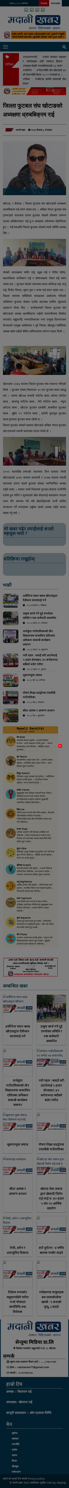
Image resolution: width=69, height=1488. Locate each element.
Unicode (55, 3)
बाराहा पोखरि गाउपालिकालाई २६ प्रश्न (43, 65)
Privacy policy (36, 1478)
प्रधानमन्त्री (31, 57)
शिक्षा (27, 79)
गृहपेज (14, 1433)
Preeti (44, 3)
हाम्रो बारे (7, 1478)
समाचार (15, 1438)
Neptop (61, 1482)
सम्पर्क (24, 1478)
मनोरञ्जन (16, 1471)
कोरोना (28, 70)
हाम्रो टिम (16, 1478)
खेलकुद (15, 1466)
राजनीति (15, 1444)
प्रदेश (14, 1449)
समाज (14, 1455)
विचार (14, 1460)
